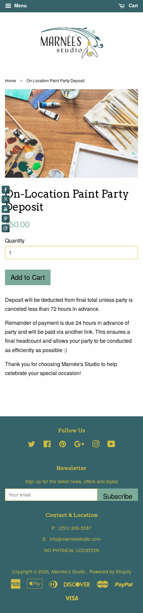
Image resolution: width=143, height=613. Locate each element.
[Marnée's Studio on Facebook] (47, 445)
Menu (20, 5)
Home (10, 80)
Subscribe (117, 496)
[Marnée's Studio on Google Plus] (79, 445)
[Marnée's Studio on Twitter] (31, 445)
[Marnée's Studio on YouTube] (111, 445)
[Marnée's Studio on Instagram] (95, 445)
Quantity (15, 240)
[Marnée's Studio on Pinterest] (62, 445)
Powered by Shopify (110, 571)
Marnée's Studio (69, 571)
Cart (132, 5)
